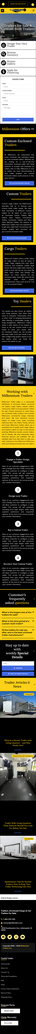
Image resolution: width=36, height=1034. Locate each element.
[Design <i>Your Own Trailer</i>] (3, 45)
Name (4, 83)
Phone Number (7, 90)
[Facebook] (3, 937)
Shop (3, 985)
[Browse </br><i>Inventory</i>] (3, 54)
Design (17, 44)
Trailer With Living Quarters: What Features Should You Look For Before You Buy (18, 825)
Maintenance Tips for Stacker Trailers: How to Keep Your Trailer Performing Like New (18, 884)
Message (5, 104)
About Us (4, 968)
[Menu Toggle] (2, 10)
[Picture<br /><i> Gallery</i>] (3, 62)
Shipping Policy (6, 997)
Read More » (18, 750)
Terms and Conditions (9, 976)
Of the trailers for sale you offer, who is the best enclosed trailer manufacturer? (17, 632)
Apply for (13, 71)
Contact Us (5, 972)
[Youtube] (22, 937)
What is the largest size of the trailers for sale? (16, 613)
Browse (12, 53)
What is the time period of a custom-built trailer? (15, 622)
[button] (2, 370)
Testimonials (5, 964)
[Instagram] (16, 937)
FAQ (2, 981)
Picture (11, 62)
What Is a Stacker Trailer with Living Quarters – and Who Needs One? (18, 743)
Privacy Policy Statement (10, 989)
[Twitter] (9, 937)
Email (4, 97)
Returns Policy (6, 993)
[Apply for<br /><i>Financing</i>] (3, 71)
